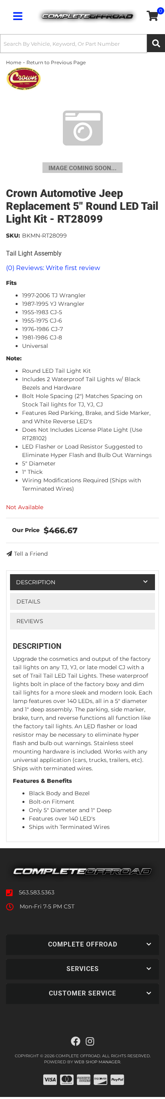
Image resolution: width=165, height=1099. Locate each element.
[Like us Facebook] (75, 1041)
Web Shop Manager (97, 1061)
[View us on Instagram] (90, 1041)
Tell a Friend (31, 553)
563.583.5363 (36, 892)
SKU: (13, 235)
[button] (82, 43)
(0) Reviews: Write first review (53, 268)
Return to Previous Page (56, 62)
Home (13, 62)
